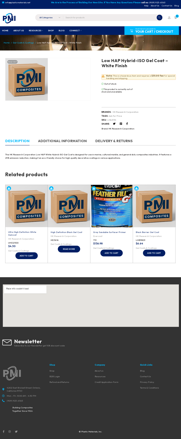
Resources (100, 376)
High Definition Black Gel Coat (66, 232)
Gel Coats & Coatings (23, 42)
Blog (176, 5)
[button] (26, 255)
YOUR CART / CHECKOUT (154, 31)
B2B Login (54, 376)
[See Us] (9, 431)
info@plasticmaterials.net (17, 2)
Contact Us (167, 5)
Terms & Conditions (149, 387)
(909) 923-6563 (157, 2)
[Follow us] (16, 431)
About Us (155, 5)
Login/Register (169, 17)
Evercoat (97, 236)
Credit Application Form (106, 382)
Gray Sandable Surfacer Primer (109, 232)
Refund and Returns (59, 382)
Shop (52, 370)
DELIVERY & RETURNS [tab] (114, 141)
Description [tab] (17, 141)
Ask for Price (115, 116)
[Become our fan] (3, 431)
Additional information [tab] (62, 141)
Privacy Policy (147, 382)
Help (146, 5)
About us (99, 370)
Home (7, 42)
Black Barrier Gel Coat (147, 232)
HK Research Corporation (125, 112)
